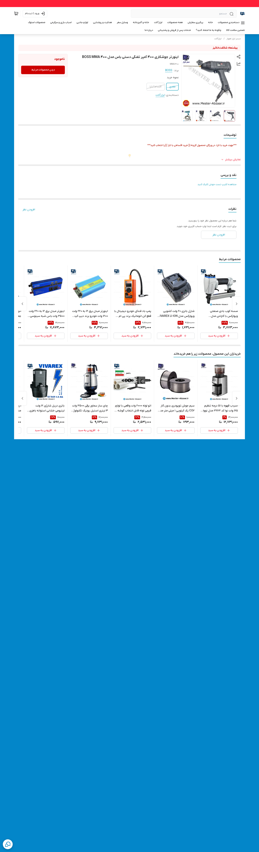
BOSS (168, 70)
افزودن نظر (29, 209)
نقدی (172, 86)
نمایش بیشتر (233, 159)
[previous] (236, 304)
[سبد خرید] (16, 13)
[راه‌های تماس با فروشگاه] (8, 844)
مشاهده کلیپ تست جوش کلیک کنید (217, 184)
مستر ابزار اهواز (234, 38)
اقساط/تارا (156, 86)
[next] (22, 304)
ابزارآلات (217, 38)
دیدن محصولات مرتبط (43, 69)
